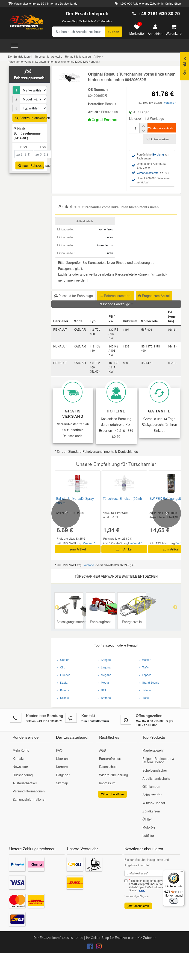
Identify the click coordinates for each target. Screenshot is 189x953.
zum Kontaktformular (95, 721)
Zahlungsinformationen (29, 799)
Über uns (62, 758)
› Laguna (104, 667)
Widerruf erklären (112, 794)
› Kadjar (62, 682)
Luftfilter (148, 835)
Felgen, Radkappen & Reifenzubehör (158, 760)
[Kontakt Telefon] (15, 718)
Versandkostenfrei (148, 173)
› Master (145, 660)
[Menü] (181, 873)
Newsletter (20, 766)
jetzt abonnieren (138, 905)
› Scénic (63, 698)
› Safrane (104, 698)
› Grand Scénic (149, 682)
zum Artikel (78, 549)
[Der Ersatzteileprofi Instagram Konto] (98, 947)
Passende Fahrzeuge (115, 304)
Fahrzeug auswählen (32, 117)
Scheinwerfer (152, 794)
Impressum (107, 783)
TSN (43, 146)
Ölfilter (147, 819)
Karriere (62, 766)
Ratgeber (63, 775)
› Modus (103, 682)
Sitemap (62, 783)
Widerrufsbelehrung (113, 775)
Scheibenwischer (154, 770)
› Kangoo (104, 660)
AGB (102, 750)
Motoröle (148, 827)
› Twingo (145, 690)
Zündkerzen (151, 811)
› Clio (61, 667)
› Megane (104, 675)
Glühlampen (151, 786)
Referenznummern (117, 295)
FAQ (59, 750)
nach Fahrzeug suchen (32, 165)
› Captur (63, 660)
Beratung (158, 154)
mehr (142, 890)
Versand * (170, 102)
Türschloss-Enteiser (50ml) (122, 498)
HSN (23, 146)
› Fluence (63, 675)
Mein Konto (21, 750)
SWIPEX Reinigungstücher (169, 498)
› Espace (145, 675)
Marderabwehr (153, 750)
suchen (113, 31)
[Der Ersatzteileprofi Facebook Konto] (90, 947)
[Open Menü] (14, 45)
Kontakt (18, 758)
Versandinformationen (29, 791)
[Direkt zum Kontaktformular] (71, 718)
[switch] (173, 901)
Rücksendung (23, 775)
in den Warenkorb (161, 128)
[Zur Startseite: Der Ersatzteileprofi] (26, 22)
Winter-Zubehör (153, 802)
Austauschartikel (25, 783)
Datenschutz (108, 766)
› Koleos (63, 690)
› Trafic (144, 667)
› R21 (102, 690)
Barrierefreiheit (110, 758)
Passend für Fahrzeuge (75, 295)
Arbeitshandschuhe (156, 778)
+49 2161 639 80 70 (159, 13)
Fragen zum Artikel (155, 295)
